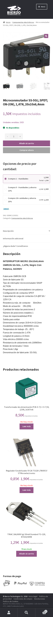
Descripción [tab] (8, 231)
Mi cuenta (9, 612)
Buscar (26, 612)
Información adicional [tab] (13, 238)
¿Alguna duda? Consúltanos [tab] (15, 246)
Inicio (8, 22)
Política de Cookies (10, 601)
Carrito (40, 610)
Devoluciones (39, 599)
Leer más (27, 426)
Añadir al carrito (26, 143)
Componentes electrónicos (23, 22)
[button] (46, 36)
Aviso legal (33, 596)
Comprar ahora (27, 150)
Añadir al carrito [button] (26, 553)
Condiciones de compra (23, 599)
